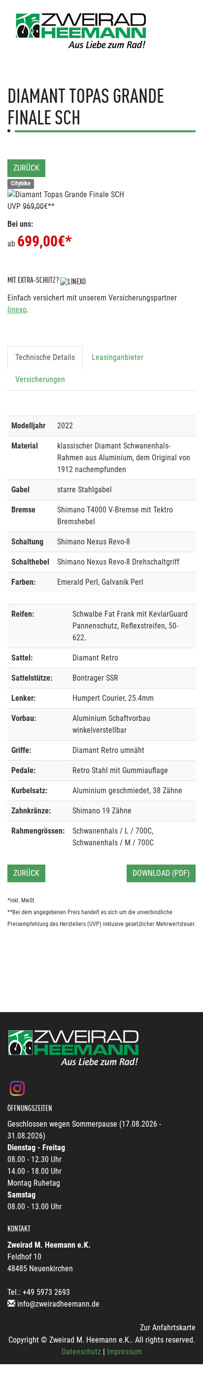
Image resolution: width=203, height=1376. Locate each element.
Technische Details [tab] (45, 357)
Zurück (26, 168)
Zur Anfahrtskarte (168, 1327)
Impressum (124, 1351)
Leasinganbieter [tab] (117, 357)
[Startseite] (81, 30)
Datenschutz (81, 1351)
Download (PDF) (161, 873)
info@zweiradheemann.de (58, 1304)
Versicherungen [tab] (40, 379)
